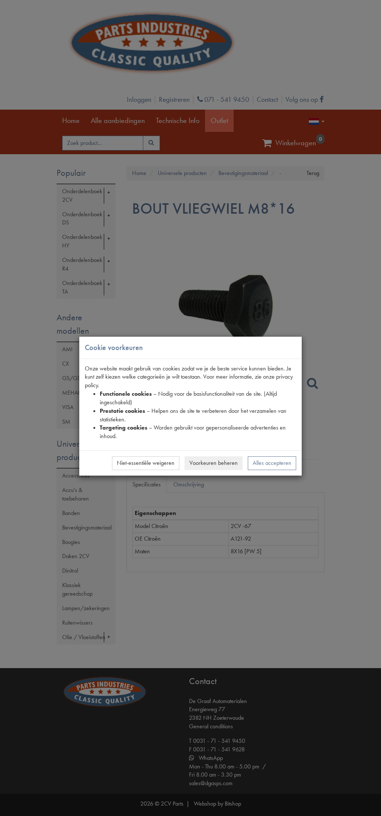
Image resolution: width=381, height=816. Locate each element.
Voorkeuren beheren (213, 463)
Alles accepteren (272, 463)
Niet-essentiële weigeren (146, 463)
